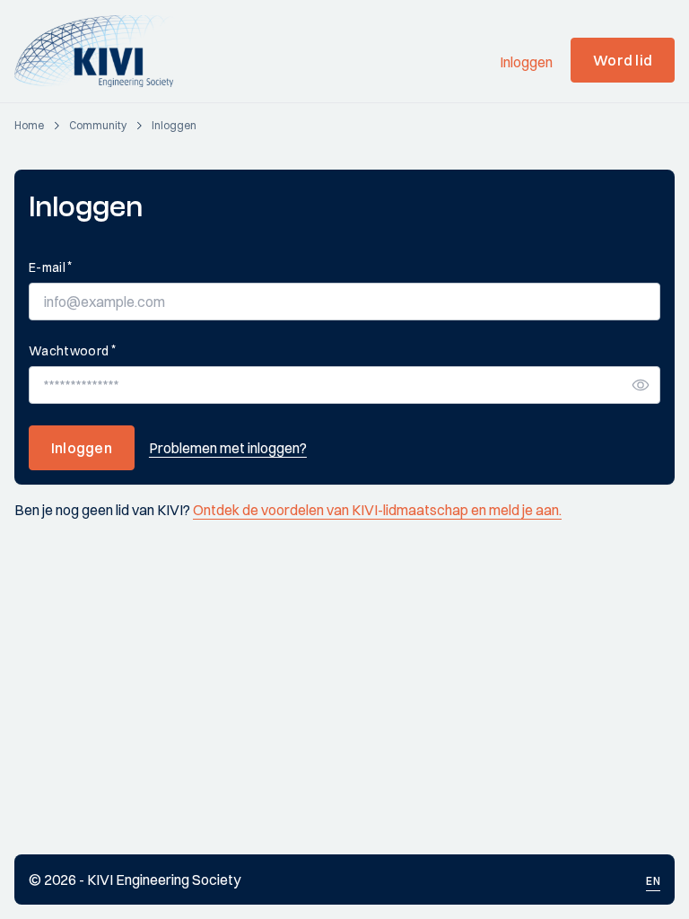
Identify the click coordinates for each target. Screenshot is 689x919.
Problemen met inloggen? (228, 448)
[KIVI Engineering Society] (101, 51)
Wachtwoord (72, 350)
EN (653, 881)
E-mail (50, 267)
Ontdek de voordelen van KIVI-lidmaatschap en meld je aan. (377, 510)
